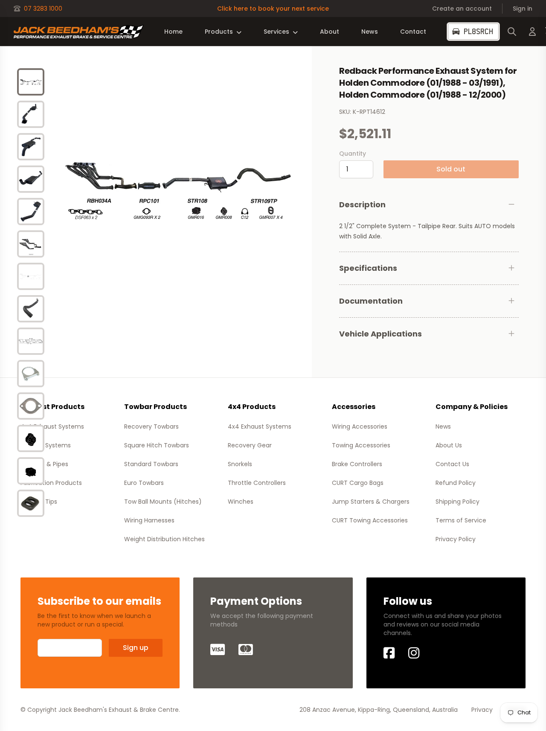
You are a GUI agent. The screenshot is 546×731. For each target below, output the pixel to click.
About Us (449, 445)
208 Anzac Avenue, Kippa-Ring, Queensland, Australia (378, 709)
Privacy (482, 709)
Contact (413, 31)
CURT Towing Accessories (370, 520)
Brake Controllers (357, 464)
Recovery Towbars (151, 426)
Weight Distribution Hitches (164, 539)
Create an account (462, 8)
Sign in (522, 8)
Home (173, 31)
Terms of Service (461, 520)
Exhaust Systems (45, 445)
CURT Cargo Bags (357, 483)
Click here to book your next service (273, 8)
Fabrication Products (51, 483)
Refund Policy (456, 483)
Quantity (352, 153)
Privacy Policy (456, 539)
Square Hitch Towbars (156, 445)
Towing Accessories (361, 445)
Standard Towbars (151, 464)
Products (219, 31)
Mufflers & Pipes (44, 464)
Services (276, 31)
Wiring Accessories (359, 426)
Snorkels (240, 464)
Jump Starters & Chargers (371, 501)
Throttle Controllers (257, 483)
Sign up (135, 648)
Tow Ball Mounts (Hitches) (163, 501)
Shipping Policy (457, 501)
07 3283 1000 (43, 8)
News (369, 31)
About (329, 31)
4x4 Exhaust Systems (52, 426)
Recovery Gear (250, 445)
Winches (240, 501)
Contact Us (452, 464)
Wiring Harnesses (149, 520)
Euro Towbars (144, 483)
